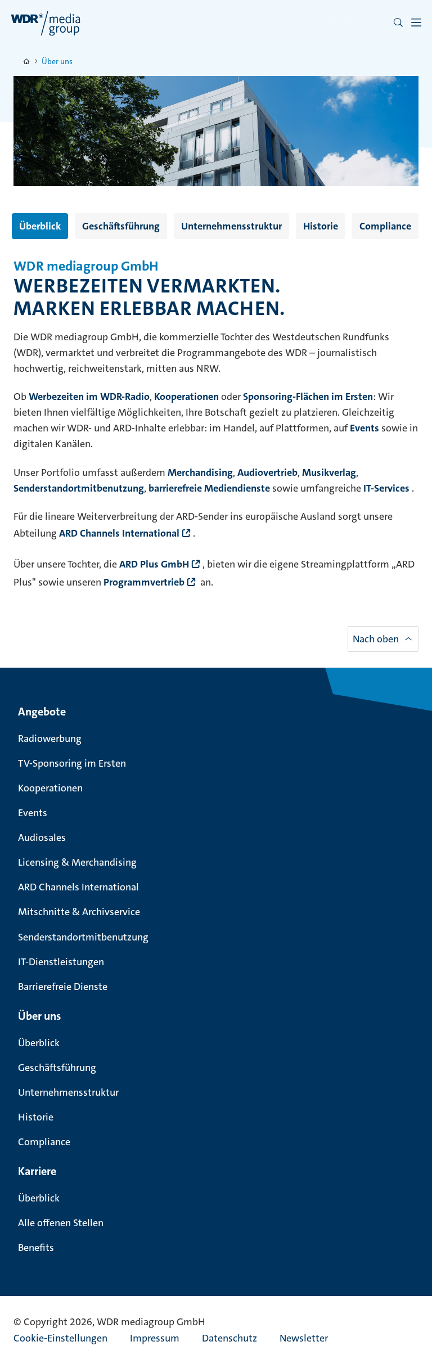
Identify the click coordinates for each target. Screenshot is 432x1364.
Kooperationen (50, 788)
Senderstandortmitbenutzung (83, 937)
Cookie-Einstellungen (60, 1338)
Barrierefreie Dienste (62, 986)
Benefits (36, 1247)
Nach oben (376, 639)
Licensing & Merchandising (77, 862)
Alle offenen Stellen (61, 1223)
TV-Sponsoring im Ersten (72, 763)
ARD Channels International (78, 887)
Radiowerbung (50, 738)
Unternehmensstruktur (231, 226)
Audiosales (42, 837)
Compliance (385, 226)
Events (32, 813)
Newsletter (304, 1338)
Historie (320, 226)
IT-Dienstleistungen (61, 962)
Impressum (154, 1338)
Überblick (40, 226)
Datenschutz (229, 1338)
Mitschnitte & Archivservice (79, 912)
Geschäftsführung (121, 226)
